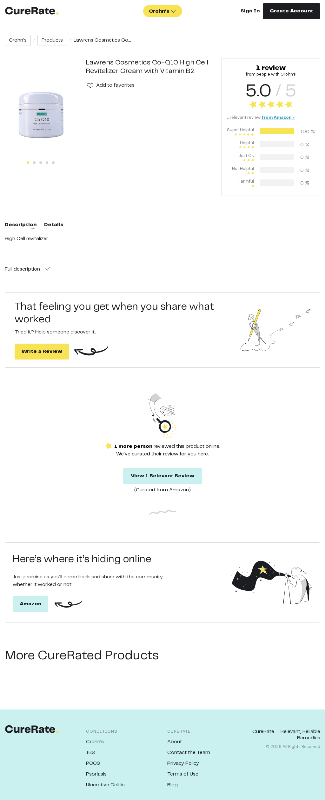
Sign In (250, 11)
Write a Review (42, 351)
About (174, 741)
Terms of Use (182, 774)
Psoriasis (96, 774)
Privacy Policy (183, 763)
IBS (90, 752)
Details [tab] (53, 224)
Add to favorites (115, 85)
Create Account (291, 11)
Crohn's (18, 40)
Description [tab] (20, 224)
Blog (172, 785)
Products (52, 40)
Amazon (30, 604)
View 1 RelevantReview (162, 476)
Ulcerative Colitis (105, 785)
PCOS (93, 763)
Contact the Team (188, 752)
